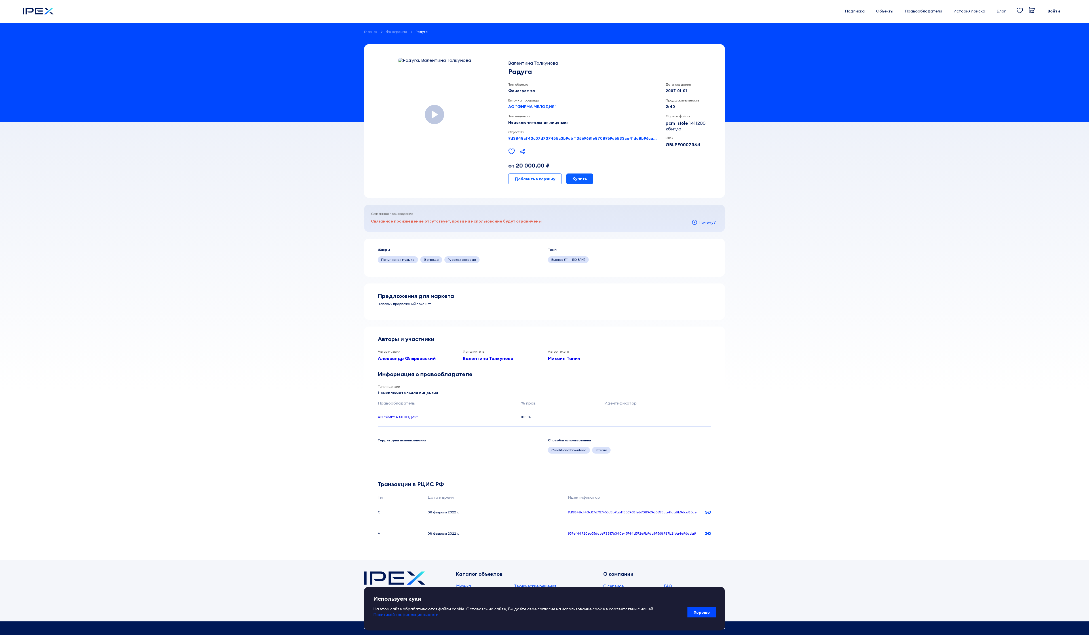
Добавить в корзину (535, 178)
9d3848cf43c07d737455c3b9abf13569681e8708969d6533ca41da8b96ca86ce (583, 138)
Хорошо (702, 612)
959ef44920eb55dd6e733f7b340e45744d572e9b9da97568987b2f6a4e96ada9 (632, 533)
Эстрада (431, 259)
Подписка (855, 11)
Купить (580, 178)
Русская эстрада (462, 259)
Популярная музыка (398, 259)
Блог (1001, 11)
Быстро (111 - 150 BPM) (568, 259)
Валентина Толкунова (488, 358)
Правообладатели (923, 11)
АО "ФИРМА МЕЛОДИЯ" (532, 106)
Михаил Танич (564, 358)
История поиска (969, 11)
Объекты (884, 11)
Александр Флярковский (407, 358)
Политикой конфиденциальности (405, 614)
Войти (1054, 11)
